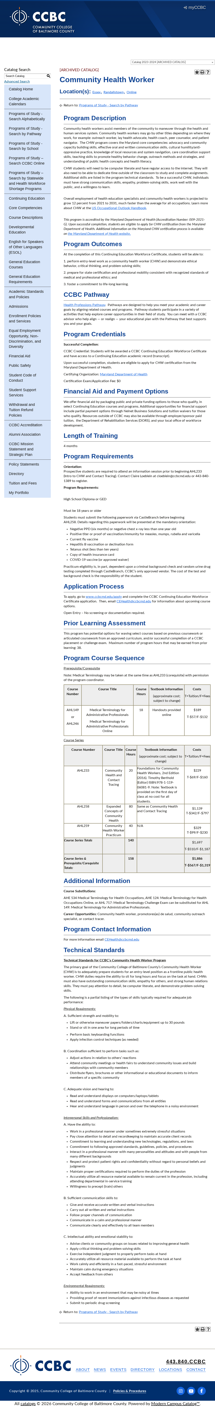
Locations (170, 1369)
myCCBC (197, 7)
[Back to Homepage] (42, 19)
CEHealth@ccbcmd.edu (134, 601)
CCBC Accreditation (25, 425)
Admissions (18, 306)
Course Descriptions (26, 217)
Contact (196, 1369)
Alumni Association (25, 434)
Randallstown (114, 92)
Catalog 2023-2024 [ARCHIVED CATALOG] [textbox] (159, 62)
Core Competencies (25, 208)
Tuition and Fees (23, 483)
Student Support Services (22, 392)
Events (118, 1369)
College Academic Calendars (24, 101)
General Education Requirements (24, 279)
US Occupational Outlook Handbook (119, 208)
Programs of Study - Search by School (25, 146)
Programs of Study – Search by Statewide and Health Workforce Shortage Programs (27, 181)
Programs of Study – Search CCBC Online (27, 160)
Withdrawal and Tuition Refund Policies (22, 410)
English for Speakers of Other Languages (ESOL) (26, 247)
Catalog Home (21, 89)
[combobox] (173, 62)
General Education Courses (24, 264)
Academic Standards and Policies (26, 294)
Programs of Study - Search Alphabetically (27, 116)
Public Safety (20, 365)
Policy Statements (24, 464)
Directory (16, 474)
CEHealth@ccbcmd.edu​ (122, 939)
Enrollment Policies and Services (25, 318)
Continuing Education (27, 198)
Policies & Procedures (129, 1391)
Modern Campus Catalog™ (175, 1404)
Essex (96, 92)
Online (131, 92)
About (83, 1369)
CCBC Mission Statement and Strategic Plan (21, 449)
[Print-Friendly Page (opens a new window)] (202, 72)
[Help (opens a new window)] (208, 72)
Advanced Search (17, 81)
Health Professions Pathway (84, 305)
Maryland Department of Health (123, 374)
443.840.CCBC (186, 1361)
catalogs (28, 1404)
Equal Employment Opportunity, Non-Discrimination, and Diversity (25, 339)
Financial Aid (19, 356)
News (100, 1369)
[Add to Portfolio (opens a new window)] (197, 72)
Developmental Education (21, 229)
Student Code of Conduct (22, 378)
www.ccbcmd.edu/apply (104, 596)
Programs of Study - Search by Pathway (25, 131)
